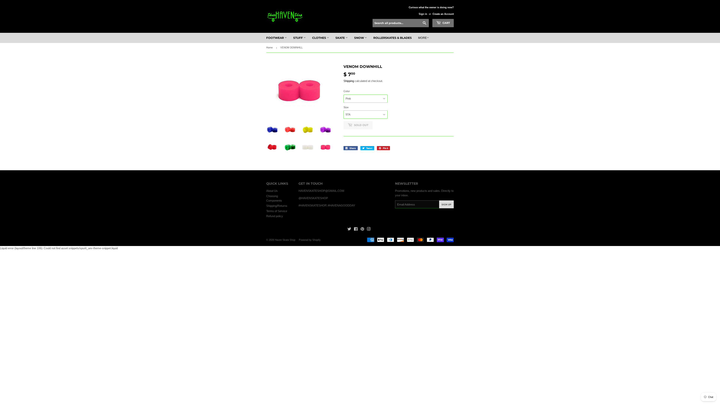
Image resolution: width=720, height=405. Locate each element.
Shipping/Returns (276, 205)
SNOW (359, 38)
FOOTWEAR (275, 38)
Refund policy (274, 216)
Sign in (423, 14)
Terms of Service (276, 211)
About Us (272, 190)
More (422, 37)
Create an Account (443, 14)
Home (269, 47)
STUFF (298, 38)
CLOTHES (319, 38)
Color (347, 91)
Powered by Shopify (310, 239)
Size (346, 107)
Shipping (349, 80)
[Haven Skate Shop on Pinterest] (362, 229)
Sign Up (446, 204)
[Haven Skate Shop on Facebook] (356, 229)
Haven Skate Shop (285, 239)
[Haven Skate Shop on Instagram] (369, 229)
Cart (446, 23)
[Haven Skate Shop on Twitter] (349, 229)
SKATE (340, 38)
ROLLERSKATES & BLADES (392, 38)
